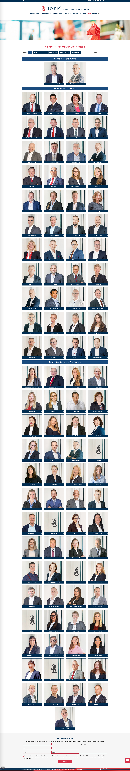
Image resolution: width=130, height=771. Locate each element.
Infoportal (75, 13)
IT (97, 1)
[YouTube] (106, 769)
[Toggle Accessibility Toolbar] (23, 1)
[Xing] (103, 769)
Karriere (94, 13)
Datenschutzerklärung (34, 755)
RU (101, 1)
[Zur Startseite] (51, 8)
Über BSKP (83, 13)
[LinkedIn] (100, 769)
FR (95, 1)
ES (103, 1)
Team (89, 13)
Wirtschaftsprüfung (45, 13)
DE (89, 1)
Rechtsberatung (57, 13)
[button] (70, 13)
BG (93, 1)
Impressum (48, 769)
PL (99, 1)
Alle (30, 52)
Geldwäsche (79, 769)
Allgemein (73, 769)
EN (91, 1)
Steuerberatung (34, 13)
